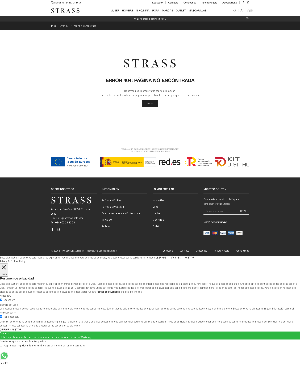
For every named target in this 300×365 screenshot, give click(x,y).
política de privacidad (31, 345)
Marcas (167, 10)
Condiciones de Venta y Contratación (121, 213)
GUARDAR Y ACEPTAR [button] (10, 329)
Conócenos (190, 2)
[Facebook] (243, 2)
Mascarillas (198, 10)
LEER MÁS (161, 257)
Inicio (53, 26)
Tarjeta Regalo (209, 2)
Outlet (181, 10)
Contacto (173, 2)
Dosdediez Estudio (108, 250)
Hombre (127, 10)
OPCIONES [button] (175, 257)
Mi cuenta (107, 220)
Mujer (114, 10)
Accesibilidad (229, 2)
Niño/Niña (142, 10)
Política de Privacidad (113, 207)
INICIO (150, 103)
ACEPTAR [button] (189, 257)
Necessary (9, 300)
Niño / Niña (158, 220)
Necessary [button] (5, 296)
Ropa (155, 10)
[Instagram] (248, 2)
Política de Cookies (112, 200)
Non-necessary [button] (7, 312)
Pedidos (106, 226)
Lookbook (157, 2)
